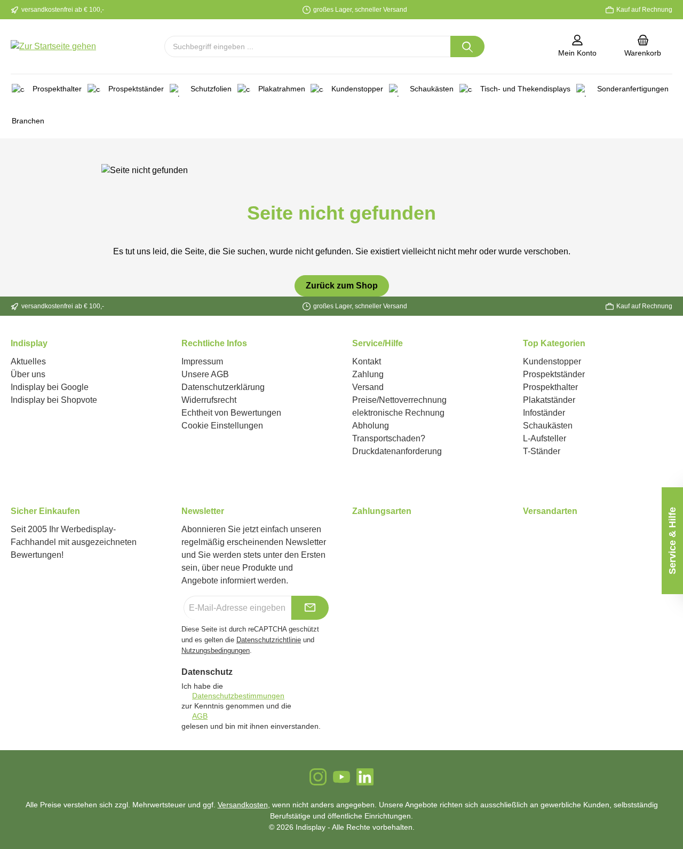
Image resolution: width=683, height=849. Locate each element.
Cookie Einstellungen (222, 425)
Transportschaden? (388, 438)
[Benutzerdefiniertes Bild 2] (359, 535)
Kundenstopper (552, 361)
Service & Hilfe (672, 540)
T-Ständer (541, 451)
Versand (368, 387)
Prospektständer (554, 374)
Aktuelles (28, 361)
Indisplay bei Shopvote (54, 399)
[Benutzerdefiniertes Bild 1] (352, 535)
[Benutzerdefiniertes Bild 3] (365, 535)
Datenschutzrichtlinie (268, 640)
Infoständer (544, 412)
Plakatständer (549, 399)
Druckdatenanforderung (397, 451)
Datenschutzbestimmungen (238, 695)
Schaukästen (548, 425)
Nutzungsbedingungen (215, 651)
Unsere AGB (205, 374)
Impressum (202, 361)
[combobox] (307, 46)
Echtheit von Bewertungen (231, 412)
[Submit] (310, 608)
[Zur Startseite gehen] (53, 46)
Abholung (370, 425)
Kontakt (366, 361)
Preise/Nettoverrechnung (399, 399)
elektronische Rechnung (398, 412)
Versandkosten (243, 804)
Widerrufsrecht (208, 399)
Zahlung (368, 374)
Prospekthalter (550, 387)
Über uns (28, 374)
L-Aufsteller (544, 438)
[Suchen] (467, 46)
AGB (200, 716)
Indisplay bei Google (50, 387)
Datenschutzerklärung (223, 387)
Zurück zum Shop (342, 285)
